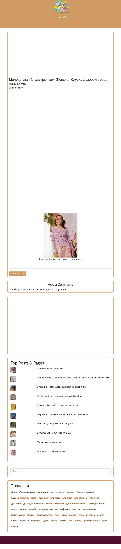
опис (57, 514)
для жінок (16, 503)
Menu (63, 16)
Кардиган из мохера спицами (51, 451)
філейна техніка (91, 520)
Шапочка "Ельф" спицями (50, 368)
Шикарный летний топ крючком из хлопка (57, 405)
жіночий (32, 509)
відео (33, 497)
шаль (104, 520)
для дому (55, 497)
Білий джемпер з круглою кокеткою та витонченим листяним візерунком (73, 377)
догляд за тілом (96, 503)
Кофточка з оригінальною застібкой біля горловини (62, 414)
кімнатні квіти (89, 509)
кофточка (65, 509)
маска (30, 514)
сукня (45, 520)
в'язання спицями (64, 492)
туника (77, 520)
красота (76, 509)
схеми (63, 520)
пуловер (90, 514)
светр (14, 520)
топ (70, 520)
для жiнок (94, 497)
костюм (54, 509)
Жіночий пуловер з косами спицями (55, 423)
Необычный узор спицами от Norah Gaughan (59, 396)
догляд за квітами (55, 503)
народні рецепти (44, 514)
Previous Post (19, 273)
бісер (14, 492)
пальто (72, 514)
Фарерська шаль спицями (50, 442)
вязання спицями (19, 497)
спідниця (35, 520)
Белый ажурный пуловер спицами (54, 432)
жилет (23, 509)
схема (54, 520)
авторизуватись (58, 289)
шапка (14, 526)
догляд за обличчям (76, 503)
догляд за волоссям (33, 503)
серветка (24, 520)
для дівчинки (80, 497)
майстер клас (18, 514)
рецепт (100, 514)
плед (81, 514)
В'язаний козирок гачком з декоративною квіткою (61, 386)
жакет (14, 509)
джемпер (43, 497)
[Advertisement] (60, 56)
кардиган (43, 509)
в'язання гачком (27, 492)
